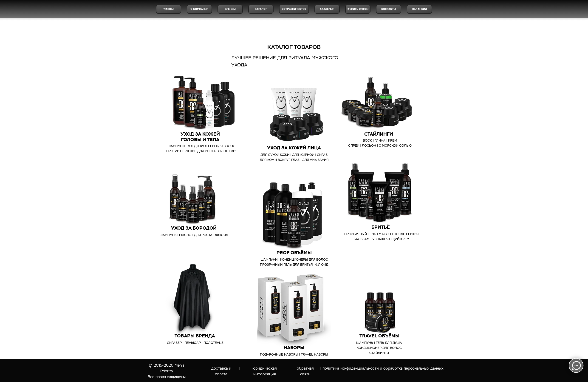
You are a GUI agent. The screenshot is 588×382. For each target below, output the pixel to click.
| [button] (290, 368)
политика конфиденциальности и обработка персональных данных (383, 368)
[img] (294, 308)
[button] (357, 9)
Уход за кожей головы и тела (200, 137)
